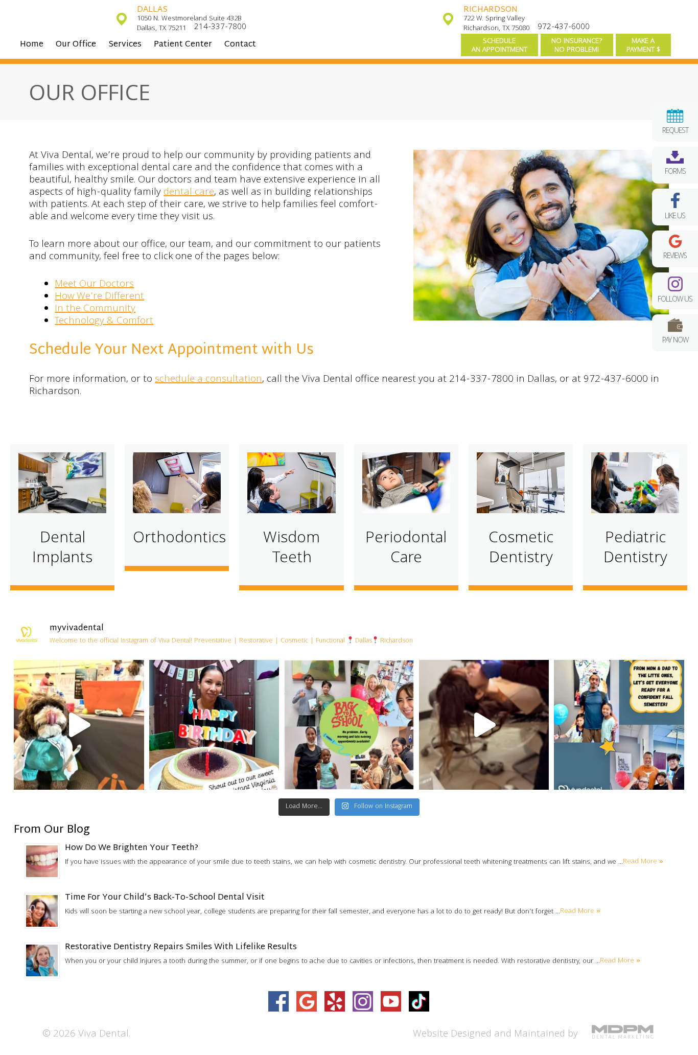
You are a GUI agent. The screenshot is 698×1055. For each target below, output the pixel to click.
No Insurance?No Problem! (576, 46)
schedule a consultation (208, 380)
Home (31, 44)
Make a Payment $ (643, 46)
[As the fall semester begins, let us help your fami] (619, 725)
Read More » (643, 861)
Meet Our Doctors (94, 285)
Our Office (76, 44)
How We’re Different (99, 297)
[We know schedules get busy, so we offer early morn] (349, 725)
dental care (189, 193)
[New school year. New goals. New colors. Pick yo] (484, 725)
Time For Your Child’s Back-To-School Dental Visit (165, 897)
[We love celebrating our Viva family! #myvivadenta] (214, 725)
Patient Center (183, 44)
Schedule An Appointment (499, 46)
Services (125, 44)
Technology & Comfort (104, 321)
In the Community (95, 309)
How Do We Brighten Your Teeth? (131, 848)
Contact (240, 44)
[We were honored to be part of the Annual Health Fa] (79, 725)
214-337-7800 (220, 27)
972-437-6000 (564, 27)
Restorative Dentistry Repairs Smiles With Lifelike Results (181, 947)
